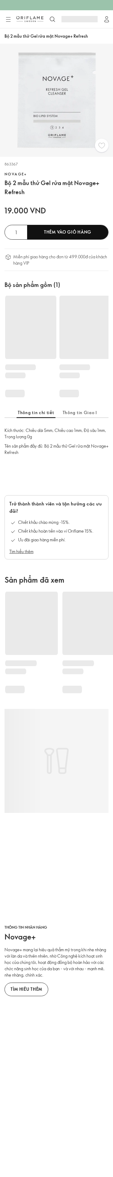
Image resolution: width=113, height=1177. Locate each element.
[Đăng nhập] (106, 19)
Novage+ (16, 174)
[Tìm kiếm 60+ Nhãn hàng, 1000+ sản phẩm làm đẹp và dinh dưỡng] (52, 19)
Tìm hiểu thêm (21, 551)
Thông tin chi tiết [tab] (36, 412)
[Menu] (8, 19)
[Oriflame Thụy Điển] (30, 19)
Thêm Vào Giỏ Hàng (67, 232)
